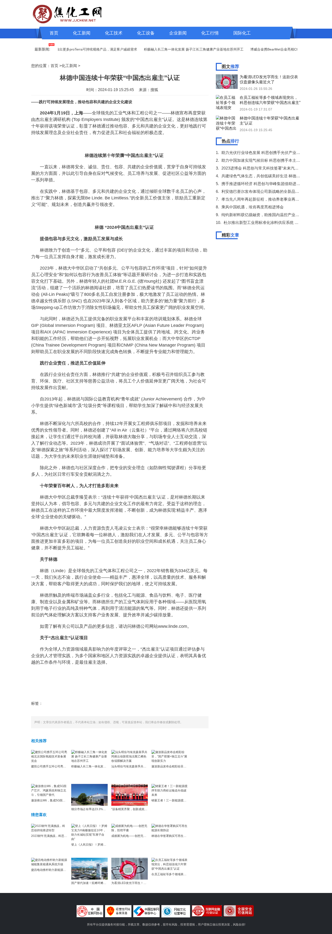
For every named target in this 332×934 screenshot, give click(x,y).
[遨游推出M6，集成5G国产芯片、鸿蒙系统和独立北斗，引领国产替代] (49, 790)
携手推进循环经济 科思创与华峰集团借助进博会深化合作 (270, 184)
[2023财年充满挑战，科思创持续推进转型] (49, 828)
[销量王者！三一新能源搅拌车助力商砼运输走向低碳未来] (169, 790)
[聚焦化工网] (67, 13)
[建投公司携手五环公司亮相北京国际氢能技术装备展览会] (49, 756)
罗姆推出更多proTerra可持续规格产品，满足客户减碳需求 (79, 49)
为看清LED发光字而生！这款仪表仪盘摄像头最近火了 (146, 883)
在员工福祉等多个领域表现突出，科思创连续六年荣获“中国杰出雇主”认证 (270, 100)
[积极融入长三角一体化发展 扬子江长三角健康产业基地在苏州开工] (89, 756)
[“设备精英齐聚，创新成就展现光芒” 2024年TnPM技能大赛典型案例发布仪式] (129, 794)
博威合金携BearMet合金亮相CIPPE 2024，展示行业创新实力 (283, 49)
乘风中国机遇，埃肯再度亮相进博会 (252, 207)
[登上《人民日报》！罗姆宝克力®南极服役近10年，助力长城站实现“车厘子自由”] (89, 832)
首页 (54, 33)
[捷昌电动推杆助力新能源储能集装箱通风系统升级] (49, 862)
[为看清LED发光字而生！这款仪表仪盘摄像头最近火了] (129, 868)
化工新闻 (81, 33)
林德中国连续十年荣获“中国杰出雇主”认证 (269, 120)
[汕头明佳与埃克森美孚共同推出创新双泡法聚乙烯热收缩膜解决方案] (129, 756)
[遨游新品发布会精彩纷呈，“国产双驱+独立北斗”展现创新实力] (169, 756)
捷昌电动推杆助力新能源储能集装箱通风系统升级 (63, 870)
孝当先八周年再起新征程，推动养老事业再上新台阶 (266, 199)
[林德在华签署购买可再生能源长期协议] (169, 828)
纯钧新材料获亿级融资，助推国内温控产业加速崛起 (266, 215)
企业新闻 (178, 33)
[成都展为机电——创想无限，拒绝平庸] (129, 828)
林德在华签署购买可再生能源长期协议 (176, 836)
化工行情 (210, 33)
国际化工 (242, 33)
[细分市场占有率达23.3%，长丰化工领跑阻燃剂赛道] (89, 794)
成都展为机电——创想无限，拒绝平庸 (136, 836)
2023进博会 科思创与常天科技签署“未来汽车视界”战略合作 (272, 168)
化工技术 (113, 33)
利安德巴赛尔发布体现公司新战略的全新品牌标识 (264, 191)
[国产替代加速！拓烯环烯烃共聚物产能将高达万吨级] (89, 868)
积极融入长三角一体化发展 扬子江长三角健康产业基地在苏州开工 (180, 49)
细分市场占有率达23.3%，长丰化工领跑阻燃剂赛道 (104, 809)
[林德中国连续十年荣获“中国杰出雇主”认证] (227, 123)
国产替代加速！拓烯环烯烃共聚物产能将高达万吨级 (104, 883)
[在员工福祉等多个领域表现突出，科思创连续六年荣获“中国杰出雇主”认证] (169, 864)
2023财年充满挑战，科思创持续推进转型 (58, 836)
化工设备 (146, 33)
